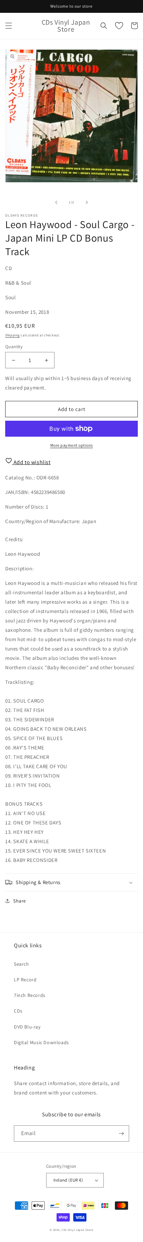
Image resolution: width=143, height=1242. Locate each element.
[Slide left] (56, 202)
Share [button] (19, 901)
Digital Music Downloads (41, 1042)
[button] (8, 25)
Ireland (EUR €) (68, 1180)
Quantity (14, 347)
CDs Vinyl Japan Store (77, 1230)
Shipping (12, 335)
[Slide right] (86, 202)
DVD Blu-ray (27, 1027)
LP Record (25, 979)
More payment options (71, 445)
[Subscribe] (121, 1133)
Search (21, 964)
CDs (18, 1011)
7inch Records (29, 995)
